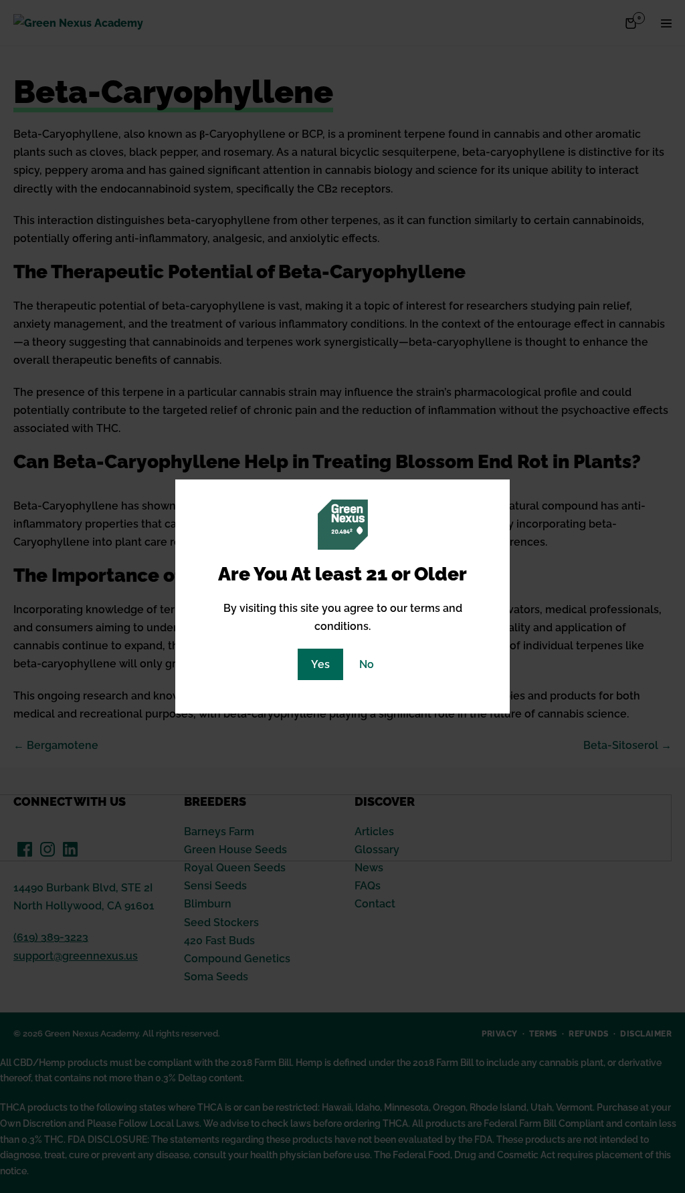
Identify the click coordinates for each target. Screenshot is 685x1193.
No (366, 664)
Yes (320, 664)
